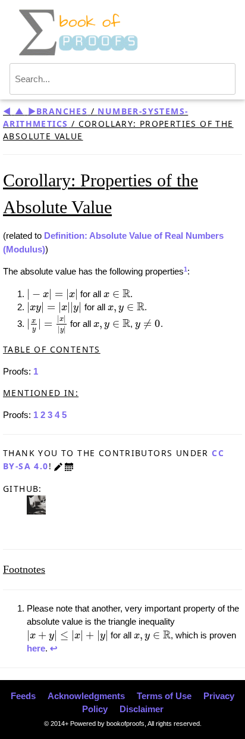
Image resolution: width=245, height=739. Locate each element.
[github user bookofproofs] (36, 504)
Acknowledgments (86, 696)
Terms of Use (164, 696)
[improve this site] (58, 466)
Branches (61, 111)
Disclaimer (142, 709)
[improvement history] (69, 466)
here (36, 648)
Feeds (23, 696)
